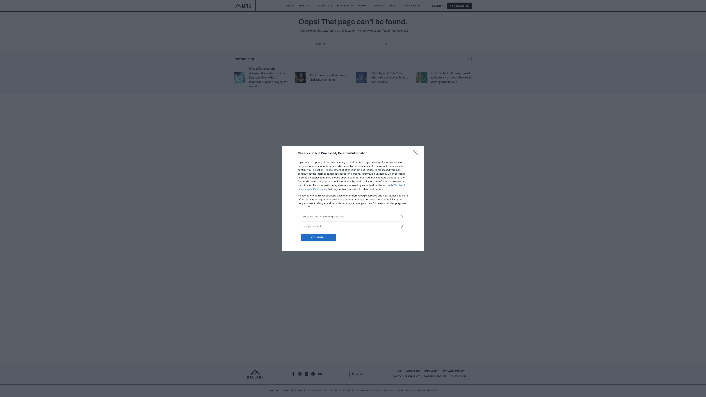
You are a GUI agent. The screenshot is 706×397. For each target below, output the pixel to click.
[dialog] (353, 198)
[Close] (416, 153)
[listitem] (353, 217)
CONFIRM (318, 237)
